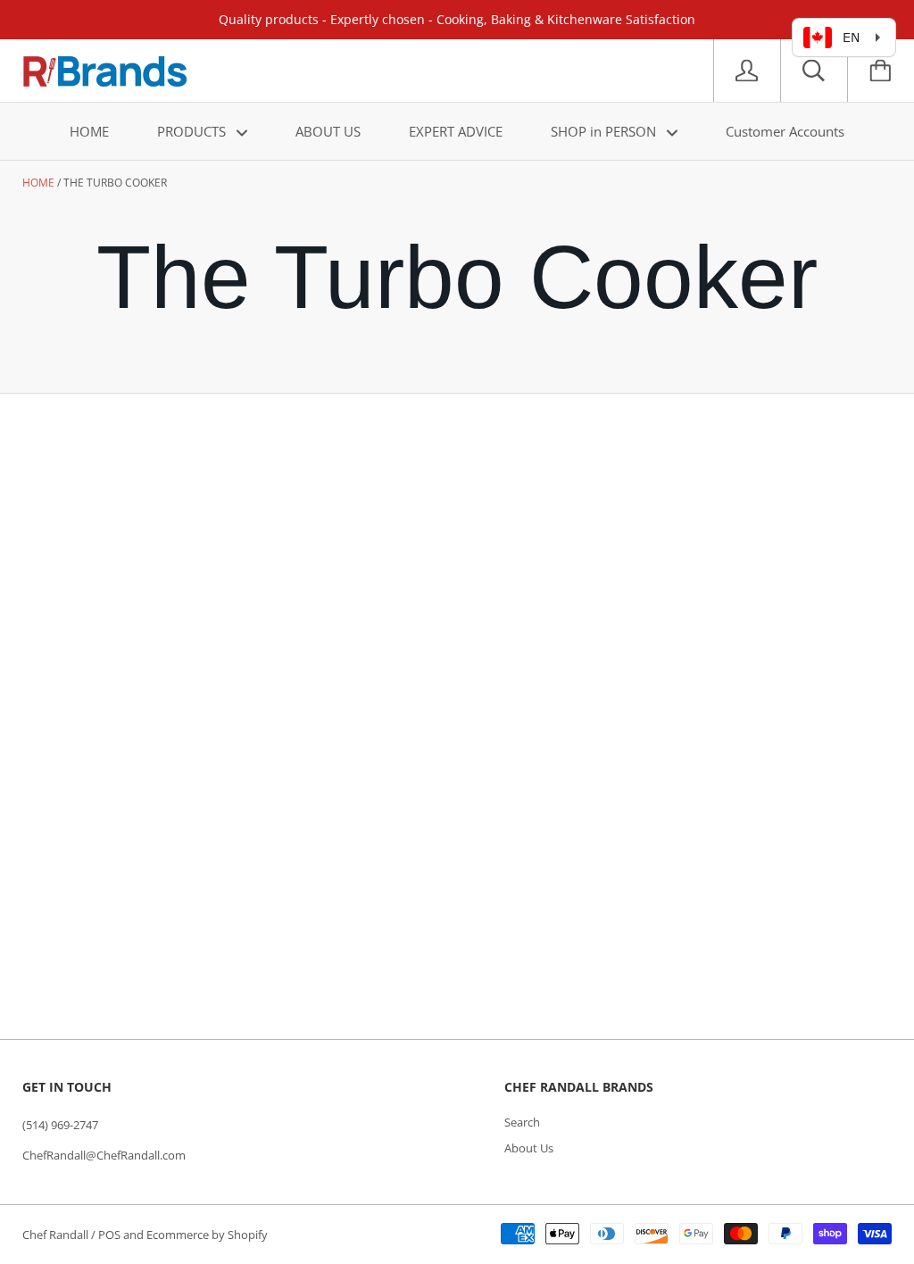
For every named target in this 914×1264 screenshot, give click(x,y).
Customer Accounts (785, 131)
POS (109, 1235)
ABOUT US (328, 131)
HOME (89, 131)
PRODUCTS (193, 131)
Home (38, 182)
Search (522, 1122)
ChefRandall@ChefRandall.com (104, 1155)
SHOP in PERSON (605, 131)
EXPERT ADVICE (456, 131)
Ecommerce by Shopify (207, 1235)
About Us (528, 1148)
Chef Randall (56, 1235)
